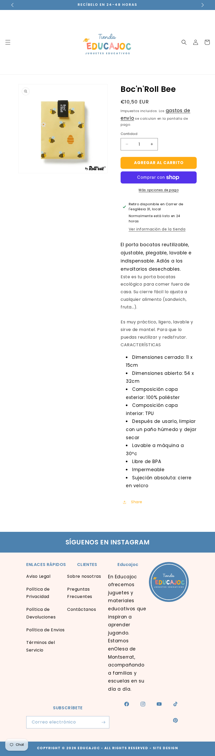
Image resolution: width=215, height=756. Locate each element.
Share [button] (136, 502)
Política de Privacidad (38, 593)
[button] (184, 42)
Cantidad (129, 133)
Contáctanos (81, 609)
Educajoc (89, 748)
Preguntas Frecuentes (79, 593)
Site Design (165, 748)
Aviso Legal (38, 576)
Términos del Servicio (40, 646)
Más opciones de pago (159, 190)
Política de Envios (45, 630)
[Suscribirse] (103, 722)
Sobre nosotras (84, 576)
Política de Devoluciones (41, 613)
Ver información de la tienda (157, 229)
